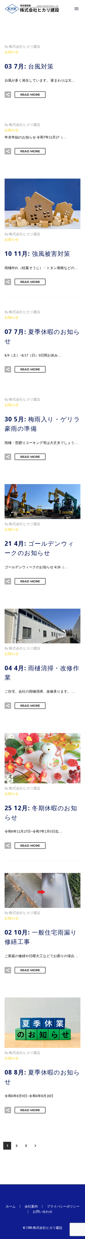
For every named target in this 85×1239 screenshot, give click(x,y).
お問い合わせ (42, 1211)
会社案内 (31, 1206)
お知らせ (12, 52)
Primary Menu (76, 8)
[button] (8, 94)
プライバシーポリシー (63, 1206)
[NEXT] (35, 1146)
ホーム (10, 1206)
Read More (30, 95)
